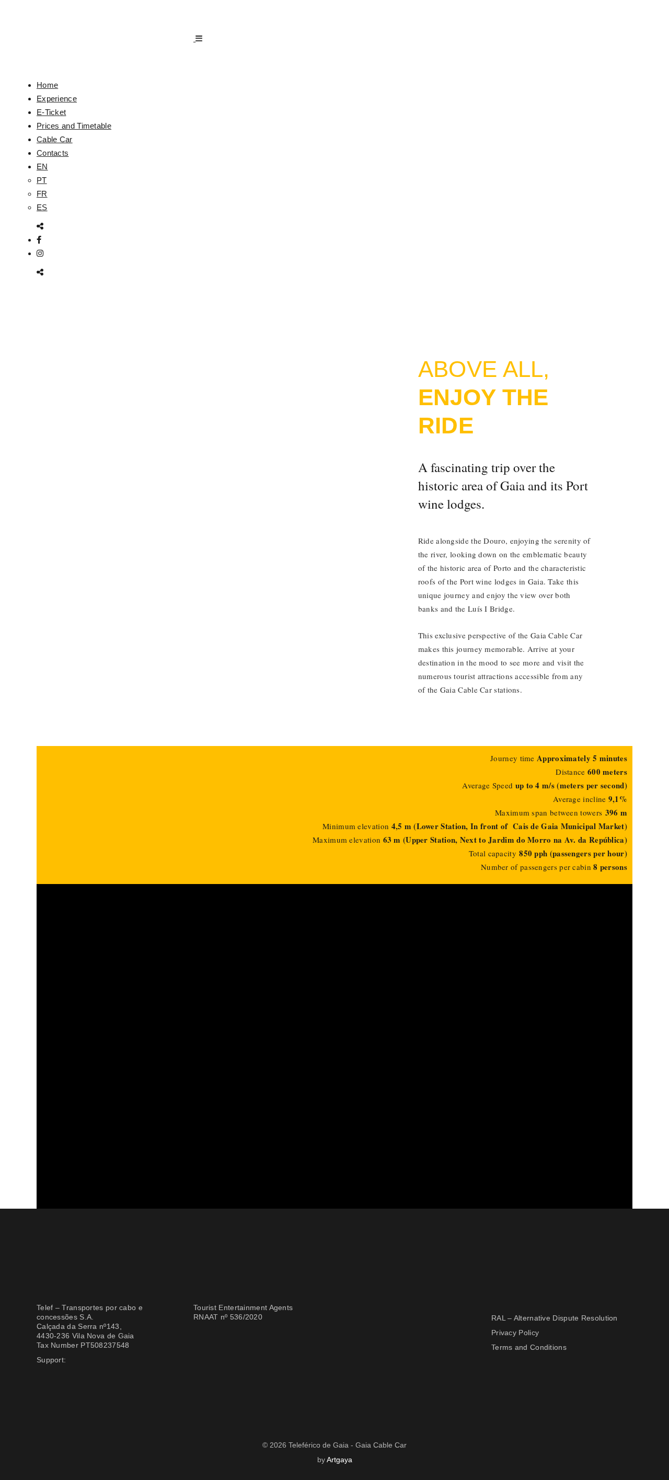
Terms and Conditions (529, 1347)
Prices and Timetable (74, 125)
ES (42, 207)
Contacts (52, 152)
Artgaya (339, 1459)
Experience (57, 98)
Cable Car (55, 139)
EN (42, 166)
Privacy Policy (515, 1332)
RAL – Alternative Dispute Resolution (554, 1318)
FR (42, 193)
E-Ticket (51, 112)
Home (47, 85)
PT (42, 180)
